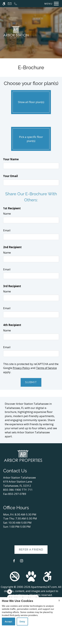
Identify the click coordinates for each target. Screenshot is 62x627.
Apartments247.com (44, 587)
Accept (8, 621)
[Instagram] (21, 562)
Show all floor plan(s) (31, 102)
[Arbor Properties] (23, 455)
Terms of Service (46, 368)
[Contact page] (10, 3)
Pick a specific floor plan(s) (31, 139)
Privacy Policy (21, 368)
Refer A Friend (31, 549)
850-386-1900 (18, 490)
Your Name (11, 159)
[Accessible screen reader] (4, 3)
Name (7, 213)
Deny (22, 621)
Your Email (10, 176)
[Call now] (15, 3)
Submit (31, 382)
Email (6, 230)
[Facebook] (14, 562)
